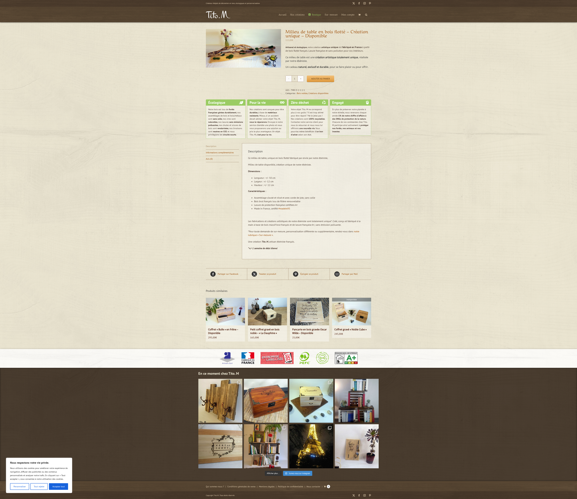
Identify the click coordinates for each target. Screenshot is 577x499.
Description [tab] (211, 146)
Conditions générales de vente (241, 486)
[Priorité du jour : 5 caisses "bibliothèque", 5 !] (266, 446)
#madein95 (284, 208)
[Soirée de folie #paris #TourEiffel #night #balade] (311, 446)
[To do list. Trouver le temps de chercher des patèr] (220, 401)
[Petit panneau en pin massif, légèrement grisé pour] (357, 446)
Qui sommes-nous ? (215, 486)
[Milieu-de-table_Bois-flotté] (243, 48)
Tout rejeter (39, 486)
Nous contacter (313, 486)
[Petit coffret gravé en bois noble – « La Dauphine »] (267, 311)
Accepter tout (58, 486)
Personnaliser (20, 486)
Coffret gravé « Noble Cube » (350, 329)
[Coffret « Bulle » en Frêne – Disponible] (225, 311)
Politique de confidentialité (290, 486)
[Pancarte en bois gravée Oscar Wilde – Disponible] (309, 311)
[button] (366, 14)
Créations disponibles (318, 93)
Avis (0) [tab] (209, 159)
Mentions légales (267, 486)
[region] (39, 475)
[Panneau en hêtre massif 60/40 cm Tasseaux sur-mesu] (220, 446)
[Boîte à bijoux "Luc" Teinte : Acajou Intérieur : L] (266, 401)
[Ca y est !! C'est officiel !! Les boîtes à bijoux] (311, 401)
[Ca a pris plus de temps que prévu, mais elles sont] (357, 401)
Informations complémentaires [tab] (220, 152)
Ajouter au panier (320, 78)
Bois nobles (302, 93)
